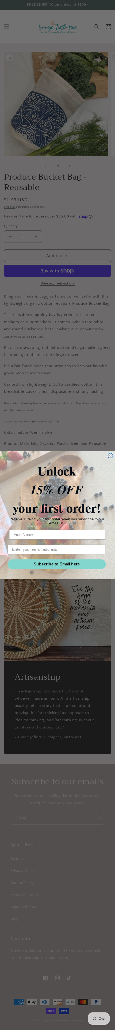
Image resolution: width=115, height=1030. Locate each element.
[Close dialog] (110, 455)
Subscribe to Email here (57, 564)
